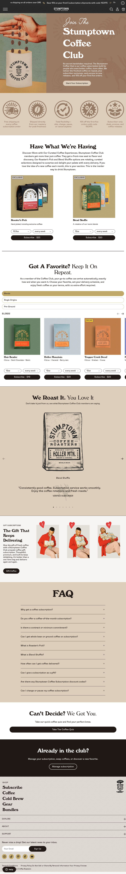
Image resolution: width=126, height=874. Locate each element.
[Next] (122, 314)
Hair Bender (10, 357)
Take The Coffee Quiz (63, 729)
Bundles (10, 809)
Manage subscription (63, 767)
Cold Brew (13, 798)
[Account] (117, 9)
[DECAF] (103, 354)
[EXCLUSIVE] (32, 217)
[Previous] (118, 314)
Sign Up (37, 849)
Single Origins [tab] (10, 300)
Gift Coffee (11, 571)
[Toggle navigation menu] (8, 9)
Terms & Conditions (10, 866)
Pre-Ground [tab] (9, 307)
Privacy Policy (26, 866)
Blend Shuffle (80, 220)
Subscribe (12, 787)
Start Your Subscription (77, 83)
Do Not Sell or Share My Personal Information (51, 866)
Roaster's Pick (19, 220)
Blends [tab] (7, 293)
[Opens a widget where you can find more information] (9, 870)
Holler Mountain (53, 357)
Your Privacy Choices (78, 866)
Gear (7, 803)
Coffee (8, 792)
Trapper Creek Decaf (96, 357)
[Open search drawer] (111, 9)
